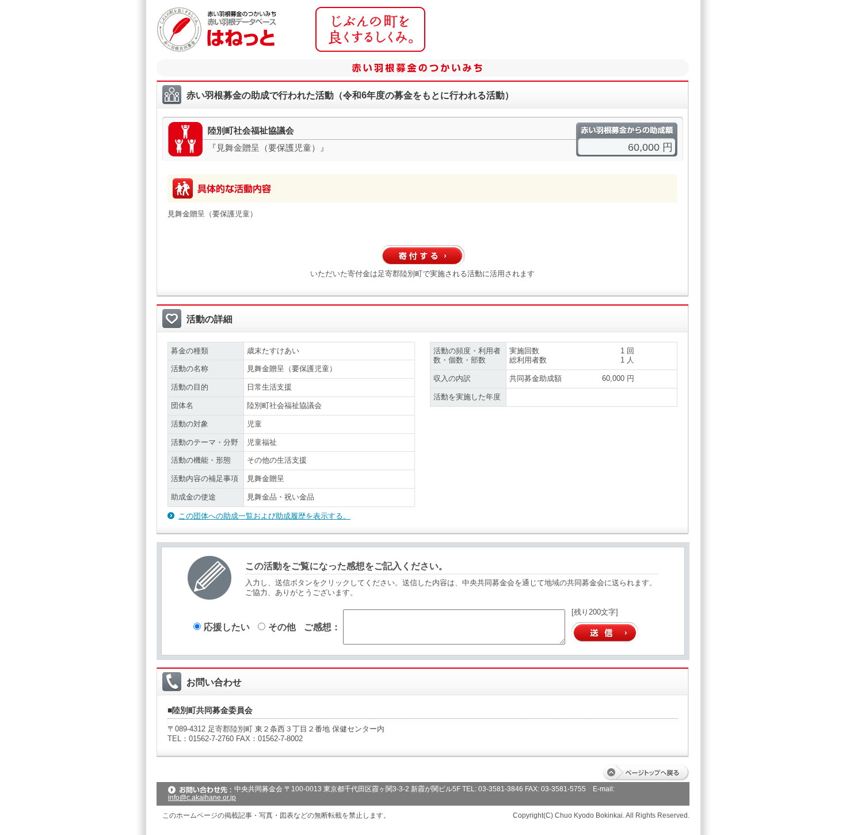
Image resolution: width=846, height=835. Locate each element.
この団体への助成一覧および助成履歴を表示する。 (264, 516)
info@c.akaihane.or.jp (202, 798)
